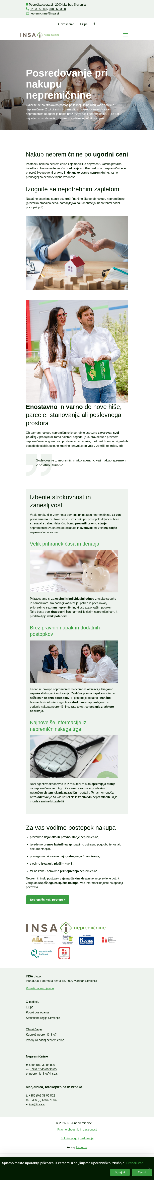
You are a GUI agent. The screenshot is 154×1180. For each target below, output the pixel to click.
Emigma (81, 1147)
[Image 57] (42, 953)
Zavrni (142, 1172)
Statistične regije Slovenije (43, 1017)
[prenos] (109, 940)
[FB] (94, 24)
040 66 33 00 (57, 9)
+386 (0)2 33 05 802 (42, 1095)
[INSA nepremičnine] (40, 35)
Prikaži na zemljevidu (40, 988)
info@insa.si (37, 1104)
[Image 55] (67, 940)
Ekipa (83, 24)
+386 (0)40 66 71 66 (43, 1100)
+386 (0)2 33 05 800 (42, 1065)
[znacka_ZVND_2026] (64, 953)
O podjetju (32, 1001)
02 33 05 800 (38, 9)
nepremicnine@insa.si (44, 13)
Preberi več (134, 1163)
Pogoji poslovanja (37, 1012)
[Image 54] (86, 940)
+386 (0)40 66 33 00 (43, 1069)
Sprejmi (120, 1172)
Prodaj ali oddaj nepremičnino (45, 1040)
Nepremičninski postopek (47, 899)
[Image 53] (43, 939)
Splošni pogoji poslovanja (77, 1138)
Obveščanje (66, 24)
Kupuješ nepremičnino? (41, 1034)
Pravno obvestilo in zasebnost (77, 1129)
